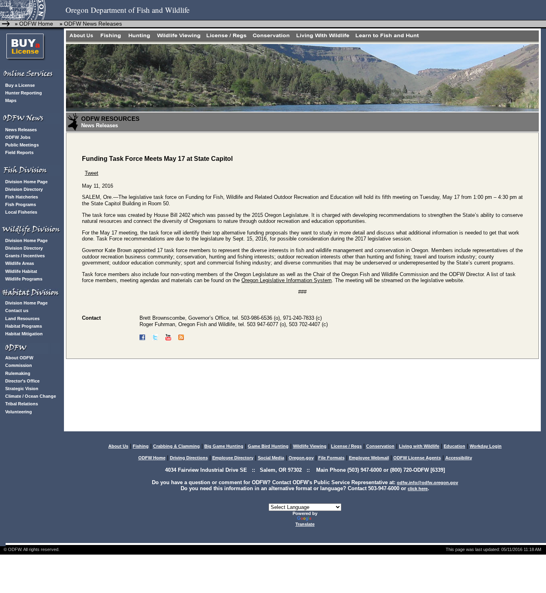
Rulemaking (17, 373)
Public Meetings (22, 144)
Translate (305, 524)
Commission (18, 365)
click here (418, 488)
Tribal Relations (21, 403)
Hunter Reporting (23, 92)
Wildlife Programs (23, 278)
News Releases (21, 129)
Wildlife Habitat (21, 271)
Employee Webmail (369, 457)
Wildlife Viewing (310, 446)
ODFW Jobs (17, 137)
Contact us (16, 310)
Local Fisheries (21, 212)
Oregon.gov (301, 457)
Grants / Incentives (25, 255)
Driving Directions (189, 457)
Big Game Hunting (223, 446)
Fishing (141, 446)
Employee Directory (232, 457)
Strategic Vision (21, 388)
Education (454, 446)
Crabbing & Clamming (176, 446)
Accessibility (458, 457)
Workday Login (486, 446)
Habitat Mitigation (24, 333)
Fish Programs (20, 204)
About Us (118, 446)
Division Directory (24, 189)
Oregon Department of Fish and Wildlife (127, 10)
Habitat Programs (23, 326)
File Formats (331, 457)
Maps (10, 100)
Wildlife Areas (19, 263)
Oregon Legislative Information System (286, 280)
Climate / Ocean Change (30, 396)
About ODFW (19, 357)
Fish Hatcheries (21, 196)
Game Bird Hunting (268, 446)
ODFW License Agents (417, 457)
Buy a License (20, 85)
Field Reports (19, 152)
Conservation (380, 446)
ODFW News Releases (93, 23)
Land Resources (22, 318)
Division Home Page (26, 181)
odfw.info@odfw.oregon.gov (427, 482)
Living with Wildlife (419, 446)
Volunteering (18, 411)
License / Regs (346, 446)
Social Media (271, 457)
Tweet (91, 173)
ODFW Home (35, 23)
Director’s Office (22, 381)
